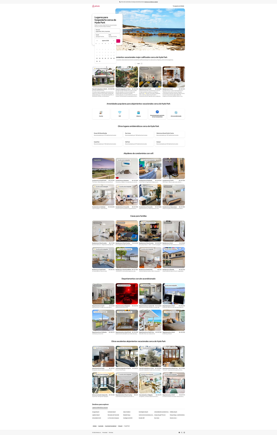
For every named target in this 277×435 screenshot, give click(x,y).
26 (105, 58)
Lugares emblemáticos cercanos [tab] (100, 407)
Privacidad (104, 432)
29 (113, 58)
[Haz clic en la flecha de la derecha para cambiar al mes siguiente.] (113, 40)
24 (99, 58)
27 (108, 58)
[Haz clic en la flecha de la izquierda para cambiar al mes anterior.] (97, 40)
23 (96, 58)
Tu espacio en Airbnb (178, 6)
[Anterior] (135, 63)
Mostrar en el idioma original (151, 2)
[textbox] (101, 36)
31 (99, 61)
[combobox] (107, 31)
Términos (111, 432)
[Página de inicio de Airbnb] (96, 6)
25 (102, 58)
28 (111, 58)
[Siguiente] (141, 63)
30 (97, 61)
